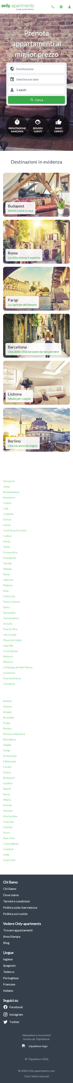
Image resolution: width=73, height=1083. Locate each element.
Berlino (7, 728)
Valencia (8, 579)
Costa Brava (10, 651)
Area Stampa (11, 936)
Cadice (7, 503)
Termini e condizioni (16, 901)
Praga (6, 723)
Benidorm (9, 497)
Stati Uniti (9, 860)
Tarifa (6, 546)
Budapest (9, 777)
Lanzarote (9, 672)
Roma (6, 794)
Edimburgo (9, 761)
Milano (7, 799)
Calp (6, 508)
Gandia (7, 563)
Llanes (7, 525)
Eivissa (7, 519)
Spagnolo (9, 965)
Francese (9, 984)
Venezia (8, 810)
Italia (6, 854)
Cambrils (8, 514)
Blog (6, 943)
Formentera (10, 552)
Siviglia (7, 744)
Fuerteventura (12, 678)
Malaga (7, 568)
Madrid (7, 701)
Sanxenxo (9, 481)
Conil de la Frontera (15, 530)
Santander (9, 612)
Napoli (7, 788)
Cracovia (8, 821)
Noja (6, 590)
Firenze (7, 805)
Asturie (7, 623)
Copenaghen (11, 843)
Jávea (6, 486)
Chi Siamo (9, 888)
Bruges (7, 712)
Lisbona (7, 827)
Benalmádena (11, 492)
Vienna (7, 706)
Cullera (7, 535)
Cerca (39, 100)
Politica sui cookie (15, 914)
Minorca (8, 661)
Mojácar (8, 585)
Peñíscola (9, 596)
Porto (6, 832)
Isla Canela (9, 634)
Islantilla (8, 645)
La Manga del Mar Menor (18, 667)
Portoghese (11, 978)
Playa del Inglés (12, 640)
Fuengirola (9, 557)
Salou (6, 607)
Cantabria (9, 683)
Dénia (6, 541)
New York (9, 838)
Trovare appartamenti (18, 930)
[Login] (69, 7)
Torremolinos (11, 618)
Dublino (7, 783)
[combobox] (39, 68)
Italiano (8, 990)
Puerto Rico (10, 629)
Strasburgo (10, 755)
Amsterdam (10, 816)
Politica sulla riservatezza (20, 907)
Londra (7, 766)
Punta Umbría (11, 601)
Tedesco (8, 972)
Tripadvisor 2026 (38, 1059)
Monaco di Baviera (14, 734)
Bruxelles (8, 717)
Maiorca (8, 656)
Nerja (6, 574)
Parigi (6, 750)
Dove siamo (11, 895)
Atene (7, 772)
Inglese (8, 959)
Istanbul (8, 849)
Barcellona (9, 739)
